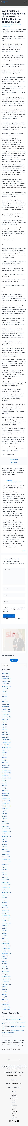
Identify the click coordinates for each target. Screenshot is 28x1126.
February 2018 (5, 910)
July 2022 (4, 780)
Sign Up (14, 660)
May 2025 (4, 696)
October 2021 (5, 803)
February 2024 (6, 734)
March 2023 (5, 762)
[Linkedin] (18, 1121)
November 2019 (6, 859)
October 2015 (5, 981)
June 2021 (4, 813)
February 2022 (6, 793)
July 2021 (4, 811)
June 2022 (4, 783)
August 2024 (5, 719)
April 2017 (4, 935)
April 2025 (4, 699)
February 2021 (5, 823)
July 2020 (4, 839)
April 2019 (4, 874)
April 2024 (4, 729)
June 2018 (4, 900)
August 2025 (5, 689)
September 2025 (6, 686)
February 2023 (6, 765)
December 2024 (6, 709)
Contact (14, 1115)
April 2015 (4, 997)
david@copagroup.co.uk (15, 1083)
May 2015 (4, 994)
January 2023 (5, 767)
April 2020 (4, 846)
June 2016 (4, 961)
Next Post (14, 462)
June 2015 (4, 991)
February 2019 (5, 879)
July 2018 (4, 897)
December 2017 (6, 915)
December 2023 (6, 739)
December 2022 (6, 770)
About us (14, 1109)
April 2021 (4, 818)
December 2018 (6, 885)
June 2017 (4, 930)
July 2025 (4, 691)
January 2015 (5, 1004)
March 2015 (5, 999)
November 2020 (6, 831)
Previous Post (14, 459)
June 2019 (4, 869)
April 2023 (4, 760)
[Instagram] (15, 1121)
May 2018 (4, 902)
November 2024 (6, 711)
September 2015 (6, 984)
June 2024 (4, 724)
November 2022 (6, 773)
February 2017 (5, 941)
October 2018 (5, 890)
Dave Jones (9, 480)
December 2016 (6, 946)
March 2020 (5, 849)
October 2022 (5, 775)
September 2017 (6, 923)
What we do (14, 1111)
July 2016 (4, 958)
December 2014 (6, 1007)
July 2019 (4, 867)
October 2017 (5, 920)
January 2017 (5, 943)
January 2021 (5, 826)
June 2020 (4, 841)
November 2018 (6, 887)
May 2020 (4, 844)
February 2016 (5, 971)
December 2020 (6, 829)
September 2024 (6, 717)
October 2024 (5, 714)
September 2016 (6, 953)
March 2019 (5, 877)
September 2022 (6, 778)
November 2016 (6, 948)
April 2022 (4, 788)
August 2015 (5, 986)
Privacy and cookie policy (14, 1075)
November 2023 (6, 742)
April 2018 (4, 905)
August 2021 (5, 808)
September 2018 (6, 892)
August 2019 (5, 864)
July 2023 (4, 752)
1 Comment (5, 24)
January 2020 (5, 854)
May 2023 (4, 757)
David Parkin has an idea (17, 1017)
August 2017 (5, 925)
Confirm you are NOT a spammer (13, 618)
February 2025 (6, 704)
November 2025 (6, 681)
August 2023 (5, 750)
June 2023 (4, 755)
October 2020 (5, 834)
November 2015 (6, 979)
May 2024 (4, 727)
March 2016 (5, 969)
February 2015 (5, 1002)
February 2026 (6, 673)
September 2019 (6, 862)
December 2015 (6, 976)
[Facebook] (10, 1121)
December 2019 (6, 857)
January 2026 (5, 676)
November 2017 (6, 918)
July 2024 (4, 722)
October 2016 (5, 951)
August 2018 (5, 895)
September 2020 (6, 836)
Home (14, 1108)
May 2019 (4, 872)
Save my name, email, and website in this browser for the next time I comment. (14, 609)
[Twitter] (13, 1121)
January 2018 (5, 913)
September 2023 (6, 747)
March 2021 (5, 821)
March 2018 (5, 907)
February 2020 (6, 851)
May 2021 (4, 816)
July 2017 (4, 928)
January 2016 (5, 974)
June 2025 (4, 694)
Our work (14, 1113)
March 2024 (5, 732)
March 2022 (5, 790)
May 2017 (4, 933)
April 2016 (4, 966)
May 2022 (4, 785)
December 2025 (6, 678)
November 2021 (6, 801)
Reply (23, 550)
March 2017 (5, 938)
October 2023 (5, 745)
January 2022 (5, 795)
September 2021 (6, 806)
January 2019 (5, 882)
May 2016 (4, 963)
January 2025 (5, 706)
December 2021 (6, 798)
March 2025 (5, 701)
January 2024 (5, 737)
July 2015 (4, 989)
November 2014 (6, 1009)
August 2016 (5, 956)
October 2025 (5, 683)
